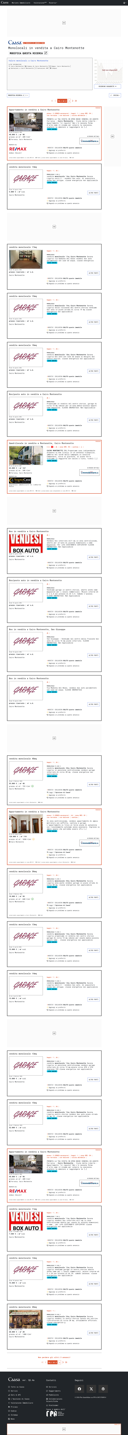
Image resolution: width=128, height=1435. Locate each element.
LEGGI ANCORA (52, 129)
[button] (125, 3)
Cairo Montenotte (17, 66)
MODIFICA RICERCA (27, 53)
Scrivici (53, 1387)
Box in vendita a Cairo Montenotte (29, 531)
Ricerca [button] (52, 3)
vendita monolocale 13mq (23, 924)
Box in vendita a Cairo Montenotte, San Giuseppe (37, 629)
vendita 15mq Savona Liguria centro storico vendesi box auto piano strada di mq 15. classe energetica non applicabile (72, 1114)
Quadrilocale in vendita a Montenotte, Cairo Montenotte (41, 443)
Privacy (14, 1407)
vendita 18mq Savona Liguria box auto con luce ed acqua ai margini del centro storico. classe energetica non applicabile (71, 357)
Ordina (115, 95)
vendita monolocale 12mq (23, 1258)
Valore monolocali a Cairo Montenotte (28, 60)
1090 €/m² (27, 839)
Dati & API (16, 1395)
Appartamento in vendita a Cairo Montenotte (34, 109)
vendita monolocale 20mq (23, 1307)
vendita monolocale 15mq (23, 1102)
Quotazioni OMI (42, 68)
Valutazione (40, 3)
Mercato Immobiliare (21, 3)
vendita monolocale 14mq (23, 167)
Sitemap (14, 1415)
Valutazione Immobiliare (22, 1403)
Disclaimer (53, 1405)
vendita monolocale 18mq (23, 345)
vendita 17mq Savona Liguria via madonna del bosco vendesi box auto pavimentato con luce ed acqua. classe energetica (70, 258)
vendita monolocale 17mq (23, 247)
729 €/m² (26, 786)
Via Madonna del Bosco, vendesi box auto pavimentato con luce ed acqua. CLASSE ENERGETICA (72, 689)
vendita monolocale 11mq (23, 1209)
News (13, 1419)
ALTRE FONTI (93, 193)
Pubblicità (54, 1395)
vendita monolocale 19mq (23, 296)
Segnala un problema (64, 153)
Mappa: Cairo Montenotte (61, 66)
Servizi (14, 1391)
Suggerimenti (55, 1391)
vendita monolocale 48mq (23, 758)
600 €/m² (26, 899)
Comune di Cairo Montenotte (37, 66)
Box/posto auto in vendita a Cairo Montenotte (35, 394)
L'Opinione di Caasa (20, 1399)
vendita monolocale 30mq (23, 871)
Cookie (13, 1411)
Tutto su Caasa (17, 1387)
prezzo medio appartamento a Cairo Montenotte (22, 802)
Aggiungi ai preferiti (57, 150)
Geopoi (54, 68)
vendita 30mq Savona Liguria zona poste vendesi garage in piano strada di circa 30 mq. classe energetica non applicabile (72, 883)
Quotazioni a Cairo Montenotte (22, 68)
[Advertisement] (64, 23)
